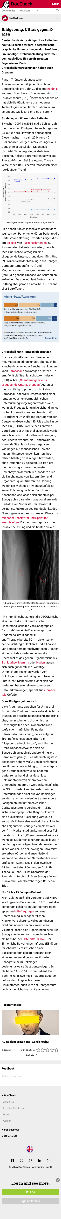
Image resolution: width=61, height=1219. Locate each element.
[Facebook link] (12, 1160)
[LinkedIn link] (39, 1160)
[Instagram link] (31, 1160)
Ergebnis (52, 88)
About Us (8, 1101)
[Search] (56, 11)
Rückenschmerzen (35, 242)
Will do (30, 1192)
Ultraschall (15, 371)
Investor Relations (13, 1108)
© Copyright (7, 1050)
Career (7, 1120)
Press (6, 1114)
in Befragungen (24, 911)
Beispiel (12, 242)
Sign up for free (30, 1201)
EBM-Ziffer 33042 (34, 939)
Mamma (23, 662)
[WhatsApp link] (48, 1160)
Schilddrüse (9, 662)
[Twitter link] (21, 1160)
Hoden (40, 662)
